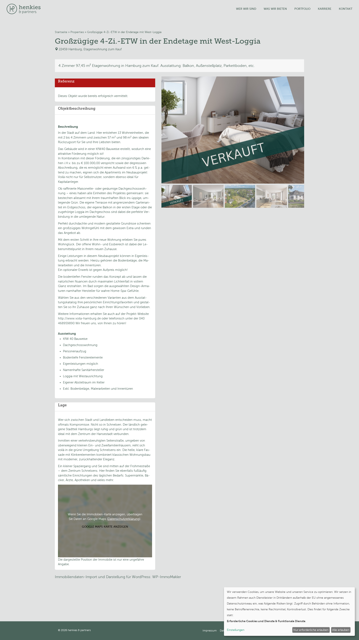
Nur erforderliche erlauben (310, 629)
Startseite (61, 32)
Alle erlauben (340, 629)
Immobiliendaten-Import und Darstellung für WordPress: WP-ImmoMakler (118, 577)
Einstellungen (235, 629)
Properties (77, 32)
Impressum (210, 630)
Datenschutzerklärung (123, 519)
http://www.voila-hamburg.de (79, 318)
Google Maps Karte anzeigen (105, 526)
